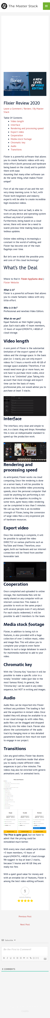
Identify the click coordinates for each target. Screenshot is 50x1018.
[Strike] (14, 958)
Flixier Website (11, 282)
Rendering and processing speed (27, 128)
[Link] (30, 958)
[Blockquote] (24, 958)
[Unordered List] (20, 958)
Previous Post (25, 916)
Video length (17, 121)
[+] (37, 958)
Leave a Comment (13, 108)
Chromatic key (18, 142)
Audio (13, 146)
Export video (17, 131)
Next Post (25, 924)
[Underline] (10, 958)
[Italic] (7, 958)
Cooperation (17, 135)
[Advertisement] (25, 46)
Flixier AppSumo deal (32, 278)
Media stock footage (21, 139)
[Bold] (4, 958)
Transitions (16, 149)
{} (34, 958)
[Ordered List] (17, 958)
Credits (25, 1011)
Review (27, 108)
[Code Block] (27, 958)
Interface (15, 124)
